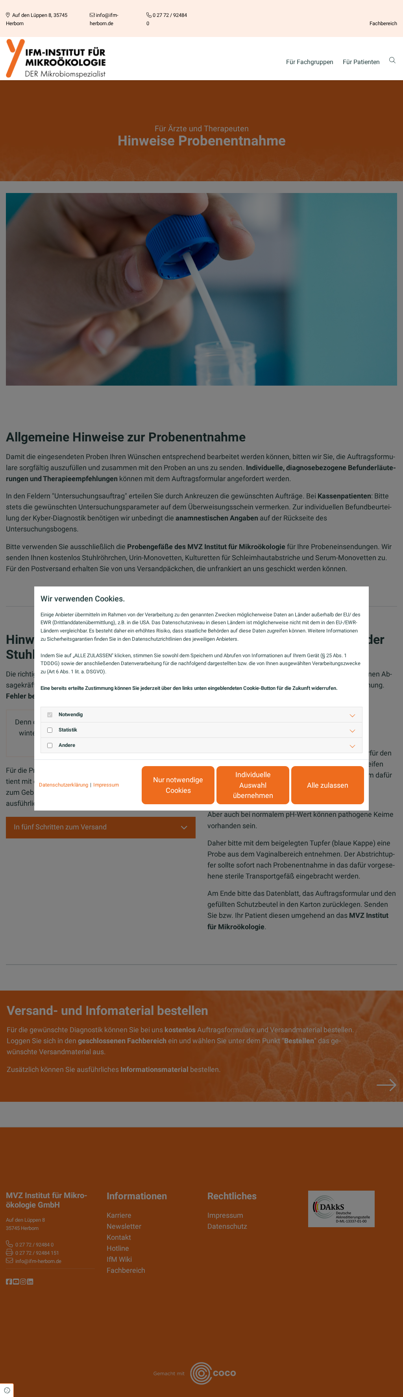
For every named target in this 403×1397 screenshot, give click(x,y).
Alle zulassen (327, 785)
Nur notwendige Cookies (178, 785)
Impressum (106, 785)
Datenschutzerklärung (63, 785)
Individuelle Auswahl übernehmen (253, 785)
